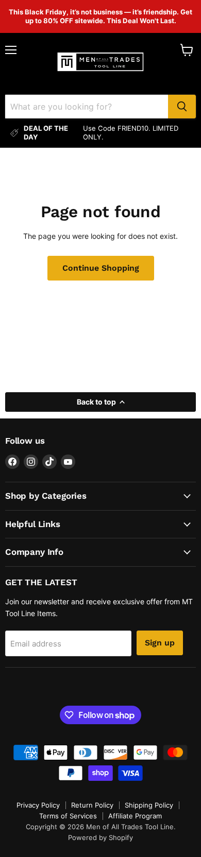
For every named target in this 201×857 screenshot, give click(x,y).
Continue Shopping (100, 268)
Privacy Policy (38, 805)
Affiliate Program (135, 816)
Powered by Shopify (100, 837)
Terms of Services (68, 816)
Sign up (160, 643)
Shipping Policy (149, 805)
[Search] (182, 106)
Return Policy (92, 805)
